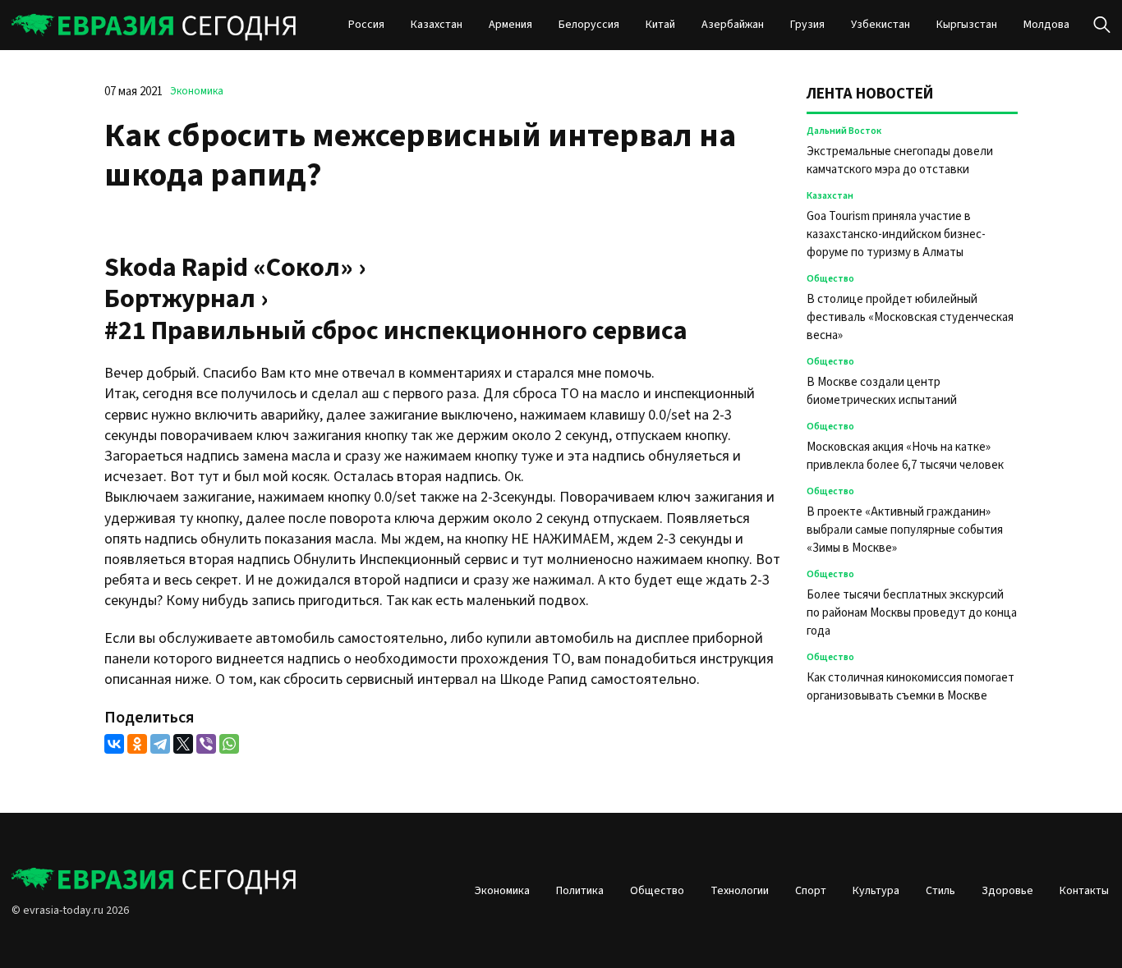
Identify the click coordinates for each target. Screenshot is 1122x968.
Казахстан (436, 24)
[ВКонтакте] (114, 744)
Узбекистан (880, 24)
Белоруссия (589, 24)
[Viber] (206, 744)
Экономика (196, 91)
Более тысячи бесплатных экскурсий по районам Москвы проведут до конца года (912, 613)
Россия (366, 24)
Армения (510, 24)
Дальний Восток (844, 131)
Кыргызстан (966, 24)
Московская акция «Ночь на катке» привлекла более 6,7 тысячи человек (905, 456)
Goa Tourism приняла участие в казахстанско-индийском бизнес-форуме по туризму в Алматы (896, 234)
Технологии (739, 891)
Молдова (1046, 24)
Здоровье (1007, 891)
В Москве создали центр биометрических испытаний (882, 391)
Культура (876, 891)
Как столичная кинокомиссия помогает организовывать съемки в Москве (910, 686)
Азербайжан (732, 24)
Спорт (810, 891)
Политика (580, 891)
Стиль (940, 891)
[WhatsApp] (229, 744)
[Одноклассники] (137, 744)
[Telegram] (160, 744)
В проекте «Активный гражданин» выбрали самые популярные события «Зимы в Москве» (905, 530)
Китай (660, 24)
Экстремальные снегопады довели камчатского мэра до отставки (900, 160)
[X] (183, 744)
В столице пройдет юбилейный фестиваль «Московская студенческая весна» (910, 317)
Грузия (807, 24)
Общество (830, 279)
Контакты (1084, 891)
